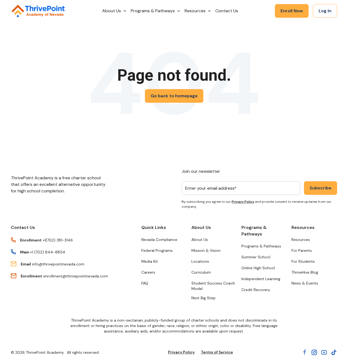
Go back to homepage (174, 96)
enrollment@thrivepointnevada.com (75, 276)
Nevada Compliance (159, 239)
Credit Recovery (255, 289)
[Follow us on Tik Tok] (334, 352)
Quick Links (153, 227)
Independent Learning (260, 278)
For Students (303, 261)
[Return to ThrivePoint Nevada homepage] (38, 11)
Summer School (255, 257)
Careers (148, 272)
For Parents (301, 250)
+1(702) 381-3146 (58, 240)
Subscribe (320, 188)
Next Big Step (203, 297)
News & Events (304, 283)
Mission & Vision (205, 250)
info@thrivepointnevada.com (58, 264)
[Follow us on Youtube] (324, 352)
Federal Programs (157, 250)
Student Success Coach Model (213, 286)
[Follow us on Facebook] (304, 352)
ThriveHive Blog (304, 272)
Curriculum (201, 272)
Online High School (258, 267)
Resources (303, 227)
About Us (201, 227)
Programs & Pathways (254, 231)
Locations (200, 261)
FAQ (144, 283)
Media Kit (149, 261)
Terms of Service (217, 352)
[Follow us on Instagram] (314, 352)
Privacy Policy (243, 201)
